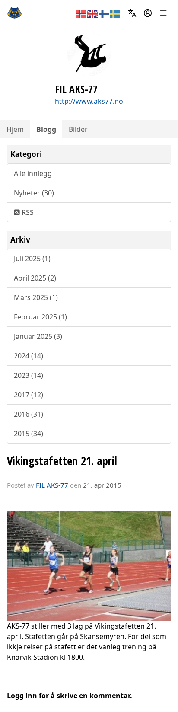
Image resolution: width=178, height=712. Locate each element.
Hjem (15, 129)
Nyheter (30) (34, 193)
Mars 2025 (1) (36, 297)
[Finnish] (104, 13)
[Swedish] (115, 13)
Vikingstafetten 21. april (62, 461)
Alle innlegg (33, 173)
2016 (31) (28, 414)
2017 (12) (28, 394)
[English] (93, 13)
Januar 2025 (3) (38, 336)
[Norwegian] (81, 13)
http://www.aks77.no (89, 101)
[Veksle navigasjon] (163, 13)
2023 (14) (28, 375)
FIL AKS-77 (52, 485)
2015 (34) (28, 433)
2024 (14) (28, 356)
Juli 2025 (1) (32, 258)
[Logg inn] (148, 13)
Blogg (46, 129)
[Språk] (132, 13)
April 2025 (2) (35, 278)
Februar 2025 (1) (40, 317)
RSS (27, 212)
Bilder (78, 129)
